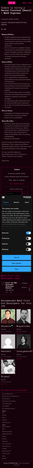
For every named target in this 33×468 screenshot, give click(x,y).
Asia (3, 412)
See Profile (3, 333)
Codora (17, 169)
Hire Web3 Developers (8, 408)
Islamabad (24, 283)
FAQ (3, 429)
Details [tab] (16, 202)
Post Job (12, 3)
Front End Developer (6, 331)
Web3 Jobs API (6, 451)
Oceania (4, 420)
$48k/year (3, 379)
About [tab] (27, 202)
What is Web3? (6, 426)
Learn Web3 (5, 406)
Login (3, 456)
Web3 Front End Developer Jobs (10, 277)
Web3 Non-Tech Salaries (9, 401)
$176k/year (3, 329)
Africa (4, 417)
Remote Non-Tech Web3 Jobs (10, 396)
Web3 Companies (7, 431)
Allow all (16, 257)
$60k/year (19, 329)
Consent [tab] (6, 202)
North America (6, 422)
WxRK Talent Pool (7, 434)
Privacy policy (6, 453)
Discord (4, 438)
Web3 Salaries (6, 398)
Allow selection (16, 263)
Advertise (5, 441)
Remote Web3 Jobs (7, 394)
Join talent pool (17, 184)
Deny (16, 269)
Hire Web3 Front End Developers (14, 390)
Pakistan (24, 287)
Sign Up (4, 458)
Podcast (4, 448)
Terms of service (6, 443)
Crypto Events (6, 446)
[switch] (28, 238)
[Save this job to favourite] (31, 285)
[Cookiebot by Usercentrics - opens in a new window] (23, 197)
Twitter (4, 436)
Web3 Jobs (27, 3)
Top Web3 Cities (6, 403)
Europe (4, 415)
